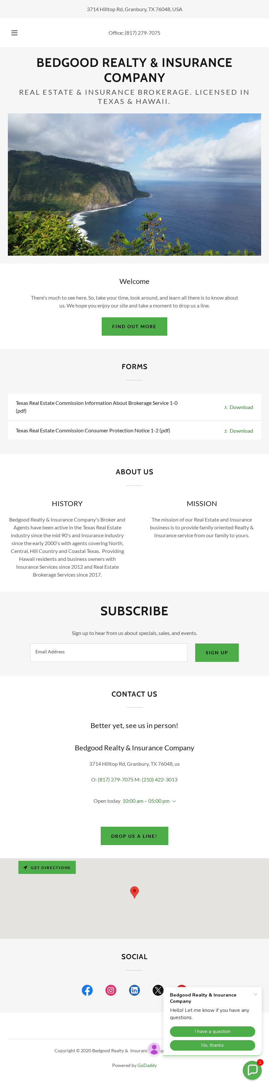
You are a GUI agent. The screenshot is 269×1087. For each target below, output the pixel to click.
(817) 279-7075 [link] (142, 33)
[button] (19, 32)
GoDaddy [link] (147, 1065)
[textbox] (108, 652)
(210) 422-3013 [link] (159, 779)
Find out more (134, 326)
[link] (134, 80)
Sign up (217, 652)
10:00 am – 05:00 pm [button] (146, 801)
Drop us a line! (134, 836)
